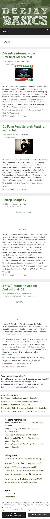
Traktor (36, 269)
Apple (18, 358)
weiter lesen (33, 107)
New (12, 269)
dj (15, 183)
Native (34, 361)
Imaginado (6, 361)
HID (18, 467)
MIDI (24, 467)
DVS (14, 467)
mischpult (30, 467)
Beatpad (20, 263)
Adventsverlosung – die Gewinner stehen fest (18, 55)
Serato (24, 478)
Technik (11, 206)
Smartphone (7, 364)
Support (14, 482)
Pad (16, 269)
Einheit (32, 358)
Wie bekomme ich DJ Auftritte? (26, 435)
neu (8, 269)
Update (29, 482)
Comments (11, 497)
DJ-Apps (12, 296)
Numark (20, 475)
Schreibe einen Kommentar (15, 116)
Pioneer (33, 474)
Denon (36, 463)
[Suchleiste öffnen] (47, 30)
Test (18, 482)
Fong (23, 183)
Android (13, 263)
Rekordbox (9, 479)
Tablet (22, 364)
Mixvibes (7, 470)
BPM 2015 (8, 464)
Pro (8, 113)
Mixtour (33, 183)
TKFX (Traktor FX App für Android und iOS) (19, 287)
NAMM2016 (27, 471)
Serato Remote (41, 339)
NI (39, 361)
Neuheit (8, 474)
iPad (38, 110)
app (22, 110)
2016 (17, 458)
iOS (35, 296)
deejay (23, 358)
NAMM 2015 (19, 470)
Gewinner (32, 110)
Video (6, 137)
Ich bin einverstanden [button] (13, 515)
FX (37, 358)
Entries (10, 493)
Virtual (42, 269)
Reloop (39, 183)
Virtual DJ (6, 272)
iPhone (43, 110)
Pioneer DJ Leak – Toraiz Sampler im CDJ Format (21, 401)
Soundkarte (8, 482)
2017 (22, 459)
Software (39, 479)
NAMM (13, 471)
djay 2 (8, 266)
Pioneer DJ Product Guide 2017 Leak (16, 405)
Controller (18, 206)
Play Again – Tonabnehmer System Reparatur (19, 398)
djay (26, 110)
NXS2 (26, 475)
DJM (10, 467)
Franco (7, 435)
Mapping (33, 266)
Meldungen (12, 64)
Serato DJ (31, 479)
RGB (31, 269)
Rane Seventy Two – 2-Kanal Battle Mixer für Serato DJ (23, 411)
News (6, 64)
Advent (8, 110)
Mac (4, 113)
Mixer (37, 467)
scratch (5, 186)
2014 (7, 459)
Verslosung (14, 113)
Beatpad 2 (28, 263)
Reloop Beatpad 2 (14, 200)
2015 (7, 263)
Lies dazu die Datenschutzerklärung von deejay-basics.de (25, 510)
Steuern (16, 364)
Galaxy (41, 358)
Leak (20, 467)
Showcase (12, 137)
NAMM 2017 (36, 471)
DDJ (26, 463)
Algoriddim (16, 110)
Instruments (16, 361)
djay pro (15, 266)
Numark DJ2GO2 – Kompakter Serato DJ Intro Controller (24, 408)
